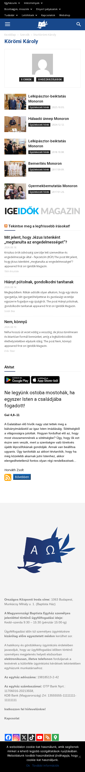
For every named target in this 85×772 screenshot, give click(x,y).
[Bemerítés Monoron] (15, 169)
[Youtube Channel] (39, 737)
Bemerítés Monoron (45, 163)
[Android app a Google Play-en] (17, 382)
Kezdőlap (10, 35)
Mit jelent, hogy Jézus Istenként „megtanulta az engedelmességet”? (35, 239)
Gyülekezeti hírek (39, 107)
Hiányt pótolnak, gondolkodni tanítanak (38, 282)
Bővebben (22, 477)
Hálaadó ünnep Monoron (48, 118)
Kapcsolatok (48, 15)
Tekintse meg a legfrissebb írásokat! (39, 226)
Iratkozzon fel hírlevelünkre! (25, 709)
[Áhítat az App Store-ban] (45, 382)
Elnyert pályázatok (47, 9)
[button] (79, 24)
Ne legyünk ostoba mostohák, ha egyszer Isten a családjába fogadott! (39, 399)
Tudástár (9, 15)
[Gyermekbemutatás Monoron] (15, 191)
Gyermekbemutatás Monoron (52, 186)
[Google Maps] (55, 737)
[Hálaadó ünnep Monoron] (15, 124)
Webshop (64, 15)
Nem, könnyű (15, 321)
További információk (45, 765)
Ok (28, 765)
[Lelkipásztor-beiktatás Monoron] (15, 102)
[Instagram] (16, 737)
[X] (23, 737)
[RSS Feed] (47, 737)
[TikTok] (31, 737)
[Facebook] (8, 737)
